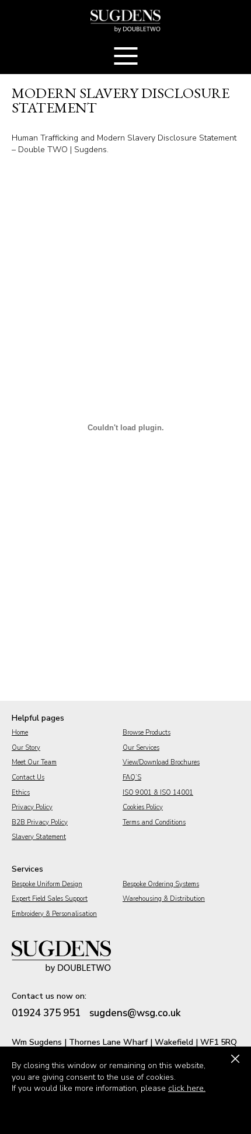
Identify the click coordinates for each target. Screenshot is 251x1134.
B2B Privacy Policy (40, 822)
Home (20, 732)
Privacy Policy (32, 807)
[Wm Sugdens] (125, 21)
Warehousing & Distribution (164, 898)
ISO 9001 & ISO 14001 (158, 792)
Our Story (26, 747)
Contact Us (28, 777)
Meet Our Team (34, 762)
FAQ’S (132, 777)
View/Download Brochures (161, 762)
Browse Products (146, 732)
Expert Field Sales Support (50, 898)
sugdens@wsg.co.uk (135, 1013)
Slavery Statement (39, 837)
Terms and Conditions (154, 822)
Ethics (21, 792)
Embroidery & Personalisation (54, 914)
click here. (186, 1088)
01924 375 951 (46, 1013)
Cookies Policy (143, 807)
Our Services (141, 747)
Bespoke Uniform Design (47, 884)
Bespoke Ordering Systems (161, 884)
